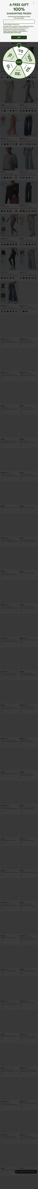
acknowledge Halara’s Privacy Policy (12, 32)
